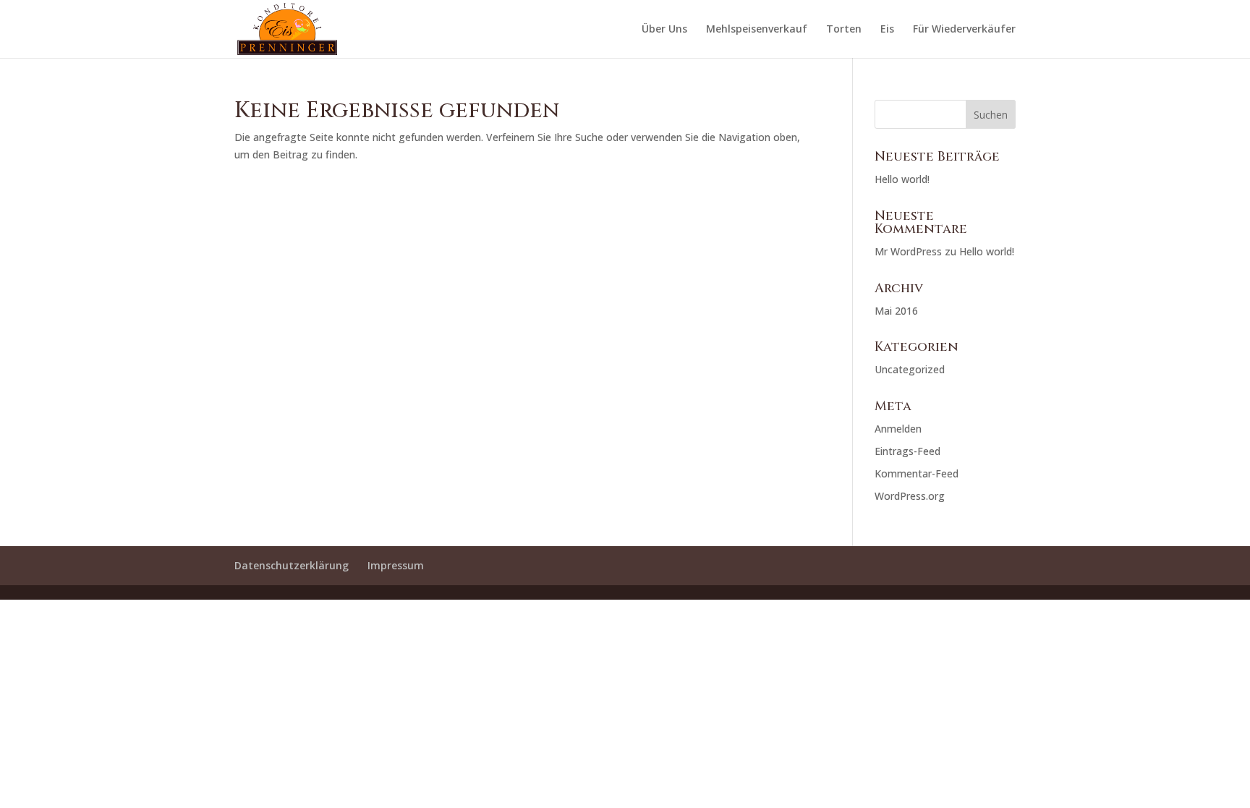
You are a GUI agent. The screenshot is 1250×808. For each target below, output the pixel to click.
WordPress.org (910, 496)
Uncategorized (910, 369)
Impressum (395, 565)
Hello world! (902, 179)
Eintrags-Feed (907, 451)
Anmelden (898, 428)
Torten (844, 29)
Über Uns (664, 29)
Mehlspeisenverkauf (756, 29)
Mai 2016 (896, 311)
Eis (887, 29)
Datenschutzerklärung (291, 565)
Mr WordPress (908, 251)
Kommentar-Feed (916, 473)
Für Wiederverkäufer (964, 29)
